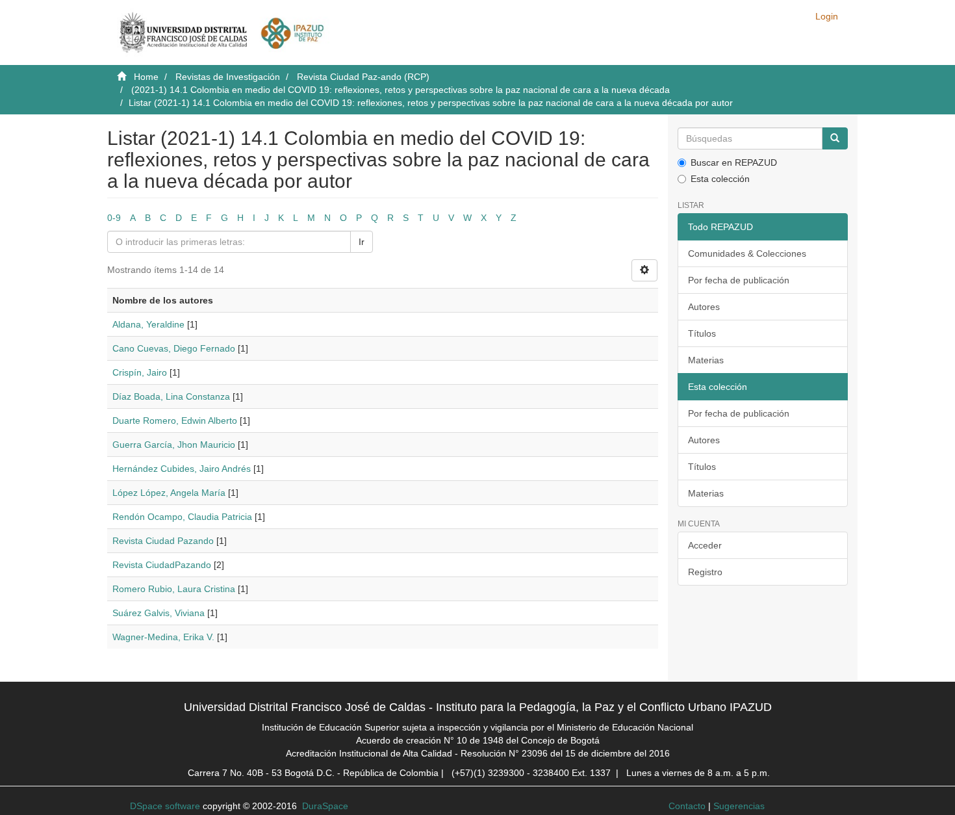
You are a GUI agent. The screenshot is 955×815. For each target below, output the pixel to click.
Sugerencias (739, 806)
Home (146, 76)
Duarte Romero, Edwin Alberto (174, 420)
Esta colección (720, 179)
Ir (361, 242)
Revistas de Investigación (227, 76)
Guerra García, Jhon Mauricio (173, 444)
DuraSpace (325, 806)
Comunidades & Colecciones (747, 253)
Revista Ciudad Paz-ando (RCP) (363, 76)
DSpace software (165, 806)
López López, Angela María (168, 492)
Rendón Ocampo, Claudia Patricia (182, 516)
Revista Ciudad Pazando (163, 541)
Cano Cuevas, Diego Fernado (173, 348)
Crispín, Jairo (139, 372)
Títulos (702, 333)
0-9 (114, 218)
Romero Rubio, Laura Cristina (173, 589)
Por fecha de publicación (738, 280)
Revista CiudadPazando (161, 565)
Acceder (705, 545)
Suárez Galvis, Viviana (158, 613)
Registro (705, 572)
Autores (704, 307)
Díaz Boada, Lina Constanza (171, 396)
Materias (706, 360)
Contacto (687, 806)
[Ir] (835, 138)
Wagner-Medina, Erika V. (163, 637)
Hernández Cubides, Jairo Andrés (181, 468)
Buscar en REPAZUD (734, 162)
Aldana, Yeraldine (148, 324)
